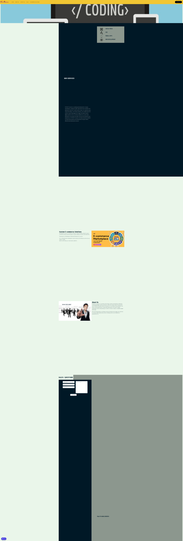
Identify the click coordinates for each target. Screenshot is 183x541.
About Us (17, 2)
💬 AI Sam (3, 538)
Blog (27, 2)
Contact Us (22, 2)
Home (13, 2)
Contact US (178, 2)
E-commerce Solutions (34, 2)
